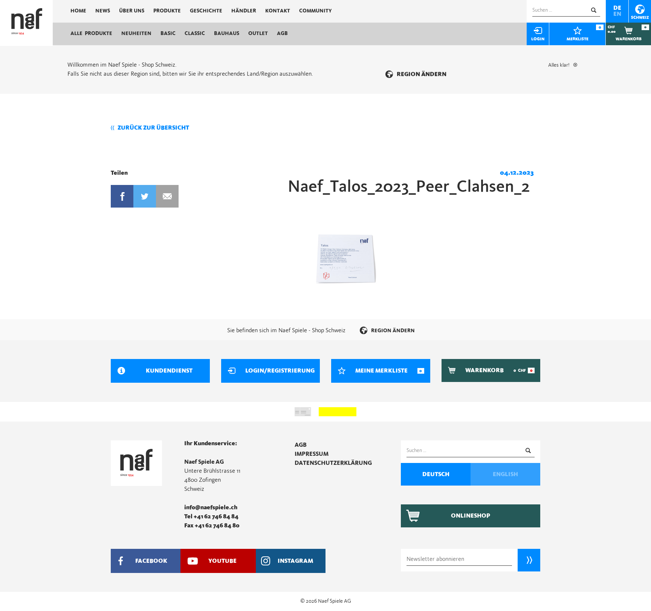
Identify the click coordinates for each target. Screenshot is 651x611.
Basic (168, 33)
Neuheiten (136, 33)
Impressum (312, 454)
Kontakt (277, 11)
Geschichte (206, 11)
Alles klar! (559, 65)
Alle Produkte (91, 33)
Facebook (122, 196)
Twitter (144, 196)
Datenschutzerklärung (333, 463)
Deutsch (435, 474)
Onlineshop (470, 516)
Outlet (258, 33)
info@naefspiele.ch (210, 507)
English (505, 474)
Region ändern (421, 74)
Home (78, 11)
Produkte (167, 11)
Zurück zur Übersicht (153, 128)
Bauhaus (226, 33)
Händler (243, 11)
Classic (195, 33)
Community (315, 11)
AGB (282, 33)
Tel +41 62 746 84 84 (211, 516)
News (102, 11)
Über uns (131, 11)
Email (167, 196)
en (617, 14)
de (617, 8)
